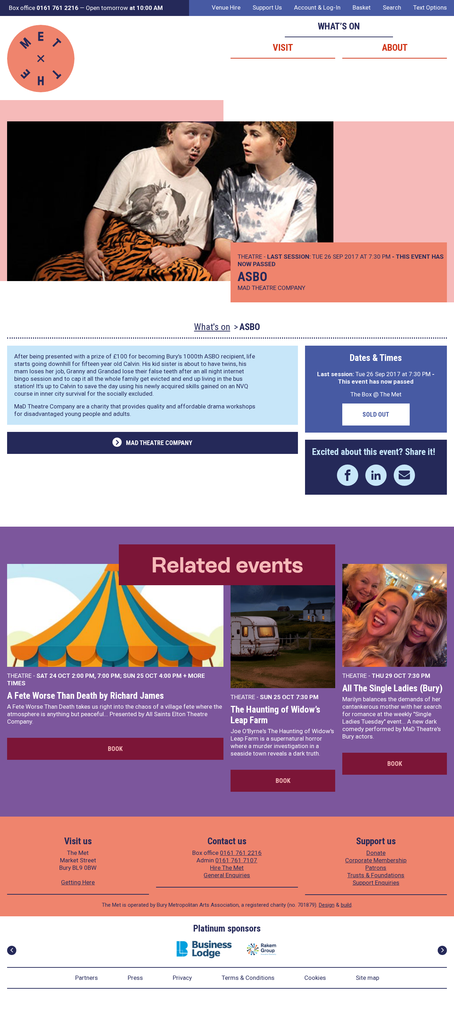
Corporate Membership (375, 860)
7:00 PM (108, 675)
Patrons (375, 867)
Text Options (430, 7)
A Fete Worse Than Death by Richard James (85, 695)
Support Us (267, 7)
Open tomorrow (124, 7)
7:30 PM (307, 697)
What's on (212, 327)
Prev (11, 950)
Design (326, 905)
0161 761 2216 (241, 852)
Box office (43, 7)
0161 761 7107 (236, 860)
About (395, 47)
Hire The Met (227, 867)
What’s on (339, 26)
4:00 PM (170, 675)
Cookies (315, 977)
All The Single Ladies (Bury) (392, 688)
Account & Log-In (317, 7)
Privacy (182, 977)
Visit (283, 47)
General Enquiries (227, 875)
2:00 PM (83, 675)
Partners (86, 977)
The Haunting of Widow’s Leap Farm (275, 714)
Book (115, 748)
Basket (362, 7)
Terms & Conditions (248, 977)
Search (392, 7)
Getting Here (78, 882)
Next (442, 950)
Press (135, 977)
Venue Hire (226, 7)
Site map (367, 977)
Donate (376, 852)
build (346, 905)
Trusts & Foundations (375, 875)
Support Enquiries (376, 882)
